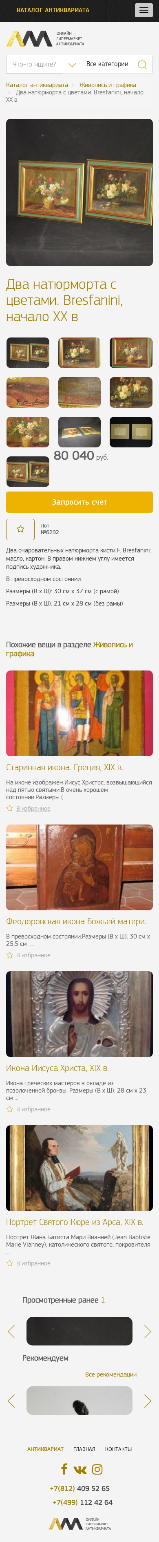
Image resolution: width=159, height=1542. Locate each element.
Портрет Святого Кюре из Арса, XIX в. (75, 1222)
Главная (84, 1449)
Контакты (118, 1449)
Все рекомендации (111, 1374)
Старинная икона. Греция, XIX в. (64, 767)
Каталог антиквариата (53, 10)
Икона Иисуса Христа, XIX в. (57, 1068)
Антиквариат (45, 1449)
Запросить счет (79, 501)
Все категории (107, 64)
